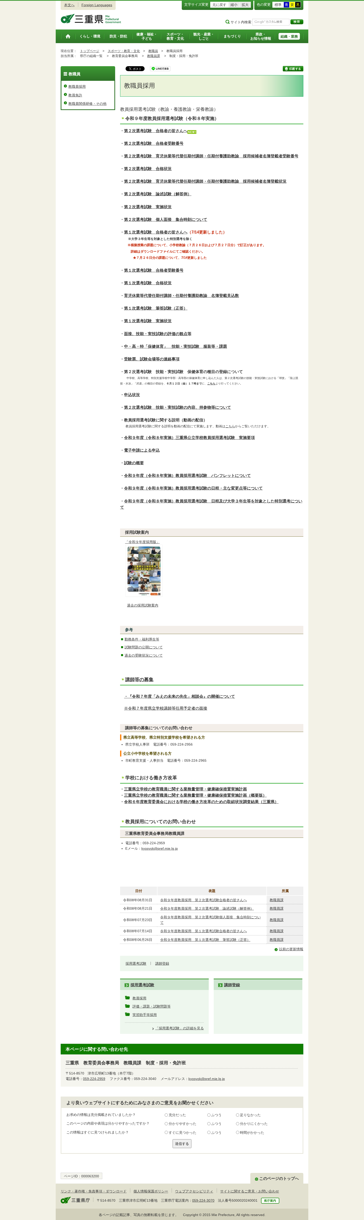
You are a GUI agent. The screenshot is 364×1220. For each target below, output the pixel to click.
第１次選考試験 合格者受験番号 (153, 270)
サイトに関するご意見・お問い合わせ (249, 1191)
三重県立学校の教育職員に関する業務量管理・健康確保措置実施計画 (185, 789)
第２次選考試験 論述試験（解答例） (157, 194)
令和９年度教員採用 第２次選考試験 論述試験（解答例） (207, 908)
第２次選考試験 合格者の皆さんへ (155, 131)
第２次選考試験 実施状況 (148, 207)
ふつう (216, 1115)
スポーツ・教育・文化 (124, 51)
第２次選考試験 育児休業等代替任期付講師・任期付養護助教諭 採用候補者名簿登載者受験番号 (211, 156)
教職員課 (153, 56)
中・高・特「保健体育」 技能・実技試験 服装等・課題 (175, 346)
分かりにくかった (254, 1124)
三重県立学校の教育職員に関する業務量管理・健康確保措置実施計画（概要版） (195, 795)
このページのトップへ (279, 1178)
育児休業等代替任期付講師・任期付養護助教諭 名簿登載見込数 (181, 295)
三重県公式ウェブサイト (91, 18)
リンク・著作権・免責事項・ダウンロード (94, 1191)
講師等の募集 (139, 679)
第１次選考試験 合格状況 (148, 283)
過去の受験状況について (144, 655)
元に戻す (219, 5)
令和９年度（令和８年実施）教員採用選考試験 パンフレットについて (187, 475)
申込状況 (132, 395)
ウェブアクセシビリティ (194, 1191)
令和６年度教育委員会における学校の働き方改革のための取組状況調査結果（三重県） (201, 801)
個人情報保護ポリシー (150, 1191)
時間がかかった (252, 1132)
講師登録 (162, 963)
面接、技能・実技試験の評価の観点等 (157, 334)
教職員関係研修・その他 (87, 104)
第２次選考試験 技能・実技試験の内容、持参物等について (177, 407)
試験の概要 (134, 463)
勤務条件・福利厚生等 (142, 639)
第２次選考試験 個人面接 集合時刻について (165, 219)
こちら (230, 426)
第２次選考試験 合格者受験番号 (153, 143)
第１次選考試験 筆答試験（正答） (155, 308)
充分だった (177, 1115)
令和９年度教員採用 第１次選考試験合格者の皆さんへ (203, 931)
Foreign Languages (96, 5)
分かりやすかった (182, 1124)
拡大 (245, 5)
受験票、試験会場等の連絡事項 (152, 359)
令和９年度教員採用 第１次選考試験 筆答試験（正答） (205, 940)
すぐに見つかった (182, 1132)
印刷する (293, 68)
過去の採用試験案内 (142, 605)
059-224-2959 (94, 1079)
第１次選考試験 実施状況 (148, 321)
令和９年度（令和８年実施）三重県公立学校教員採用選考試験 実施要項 (189, 438)
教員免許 (75, 95)
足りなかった (250, 1115)
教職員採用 (77, 86)
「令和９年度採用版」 (142, 542)
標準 (278, 5)
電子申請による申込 (142, 450)
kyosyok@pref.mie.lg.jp (159, 848)
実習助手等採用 (144, 1015)
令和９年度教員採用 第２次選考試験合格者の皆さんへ (203, 900)
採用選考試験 (136, 963)
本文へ (69, 5)
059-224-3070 (203, 1200)
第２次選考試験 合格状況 (148, 169)
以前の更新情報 (291, 949)
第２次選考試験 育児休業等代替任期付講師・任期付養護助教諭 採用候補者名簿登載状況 (205, 181)
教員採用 (139, 998)
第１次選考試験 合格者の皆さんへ (155, 232)
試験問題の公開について (144, 647)
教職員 (153, 51)
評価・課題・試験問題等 (151, 1006)
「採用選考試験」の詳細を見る (179, 1028)
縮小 (234, 5)
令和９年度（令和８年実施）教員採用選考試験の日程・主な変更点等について (193, 488)
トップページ (89, 51)
